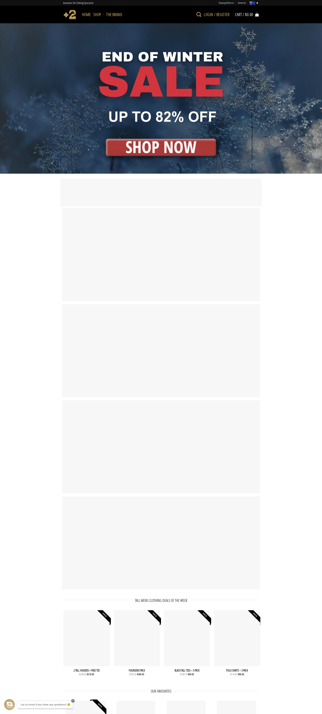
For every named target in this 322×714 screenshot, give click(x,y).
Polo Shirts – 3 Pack (237, 670)
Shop (97, 14)
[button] (9, 704)
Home (86, 14)
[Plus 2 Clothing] (69, 14)
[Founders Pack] (137, 638)
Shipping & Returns (226, 2)
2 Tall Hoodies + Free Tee (87, 670)
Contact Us (242, 2)
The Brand (114, 14)
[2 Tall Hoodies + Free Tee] (87, 638)
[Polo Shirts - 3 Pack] (237, 638)
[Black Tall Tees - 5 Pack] (187, 638)
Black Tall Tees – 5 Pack (187, 670)
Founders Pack (137, 670)
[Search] (198, 14)
